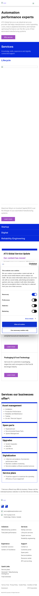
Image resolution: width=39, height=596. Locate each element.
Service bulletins (26, 555)
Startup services (26, 530)
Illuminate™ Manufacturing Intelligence (9, 573)
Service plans (5, 569)
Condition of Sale (32, 585)
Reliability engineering (28, 538)
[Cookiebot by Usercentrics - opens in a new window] (29, 264)
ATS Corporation (32, 588)
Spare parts (24, 552)
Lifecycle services (27, 532)
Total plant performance (8, 532)
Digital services (26, 535)
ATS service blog (26, 561)
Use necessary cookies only (19, 330)
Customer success (7, 547)
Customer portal (26, 550)
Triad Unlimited (6, 577)
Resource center (26, 558)
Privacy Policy (14, 585)
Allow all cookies (19, 324)
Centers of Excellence (8, 550)
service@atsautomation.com (13, 511)
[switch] (34, 300)
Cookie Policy (22, 585)
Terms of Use (5, 585)
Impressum (4, 588)
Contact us (24, 547)
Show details (29, 318)
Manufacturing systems (8, 530)
